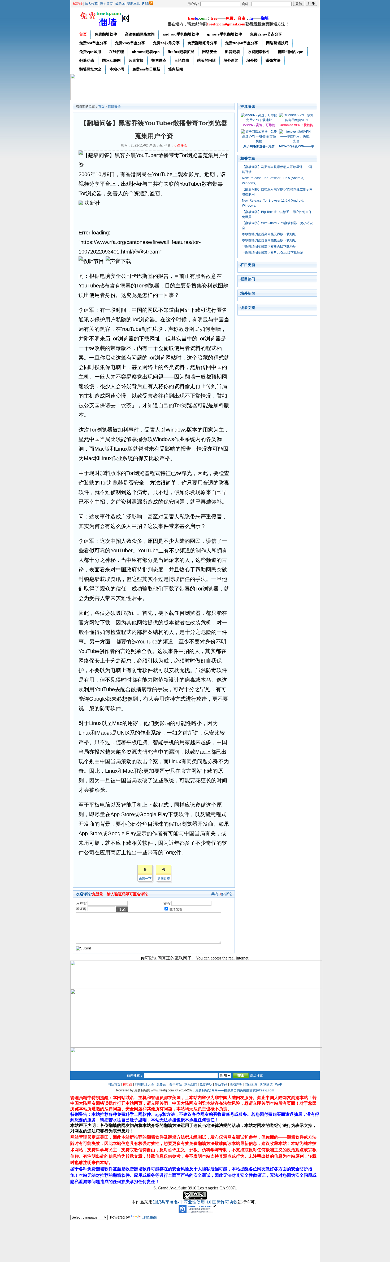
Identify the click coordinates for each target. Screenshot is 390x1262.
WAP (278, 1084)
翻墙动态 (86, 60)
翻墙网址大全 (90, 69)
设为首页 (106, 4)
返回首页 (163, 879)
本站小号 (117, 69)
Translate (149, 1217)
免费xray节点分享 (130, 43)
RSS (145, 4)
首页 (83, 34)
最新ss (120, 4)
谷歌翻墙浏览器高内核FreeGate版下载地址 (272, 253)
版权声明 (236, 1084)
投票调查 (158, 60)
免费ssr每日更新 (146, 69)
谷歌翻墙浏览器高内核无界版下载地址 (269, 234)
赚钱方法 (273, 60)
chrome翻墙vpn (146, 52)
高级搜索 (256, 1075)
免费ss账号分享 (166, 43)
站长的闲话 (206, 60)
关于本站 (175, 1084)
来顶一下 (145, 879)
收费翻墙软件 (259, 52)
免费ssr (161, 1084)
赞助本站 (133, 4)
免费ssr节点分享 (93, 43)
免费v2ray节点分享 (266, 34)
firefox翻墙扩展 (181, 52)
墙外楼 (252, 60)
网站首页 (114, 1084)
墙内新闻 (175, 69)
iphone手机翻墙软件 (224, 34)
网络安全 (209, 52)
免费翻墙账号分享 (202, 43)
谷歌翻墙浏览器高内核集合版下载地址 (269, 246)
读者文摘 (136, 60)
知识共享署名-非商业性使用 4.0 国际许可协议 (195, 1202)
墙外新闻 (231, 60)
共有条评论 (221, 894)
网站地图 (251, 1084)
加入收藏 (91, 4)
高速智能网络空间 (140, 34)
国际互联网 (111, 60)
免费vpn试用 (90, 52)
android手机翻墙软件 (181, 34)
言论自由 (181, 60)
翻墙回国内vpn (291, 52)
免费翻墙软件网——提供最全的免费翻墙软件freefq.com (234, 1090)
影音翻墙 (232, 52)
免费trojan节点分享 (241, 43)
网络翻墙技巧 (277, 43)
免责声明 (206, 1084)
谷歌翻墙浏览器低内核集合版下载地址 (269, 240)
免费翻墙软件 (106, 34)
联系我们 (190, 1084)
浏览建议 (266, 1084)
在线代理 (116, 52)
